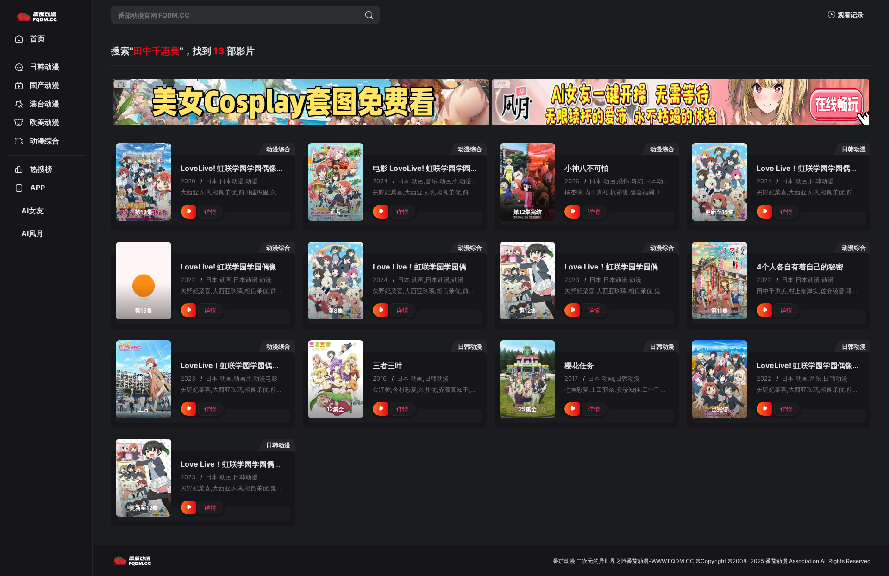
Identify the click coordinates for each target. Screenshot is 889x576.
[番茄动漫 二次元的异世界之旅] (36, 14)
